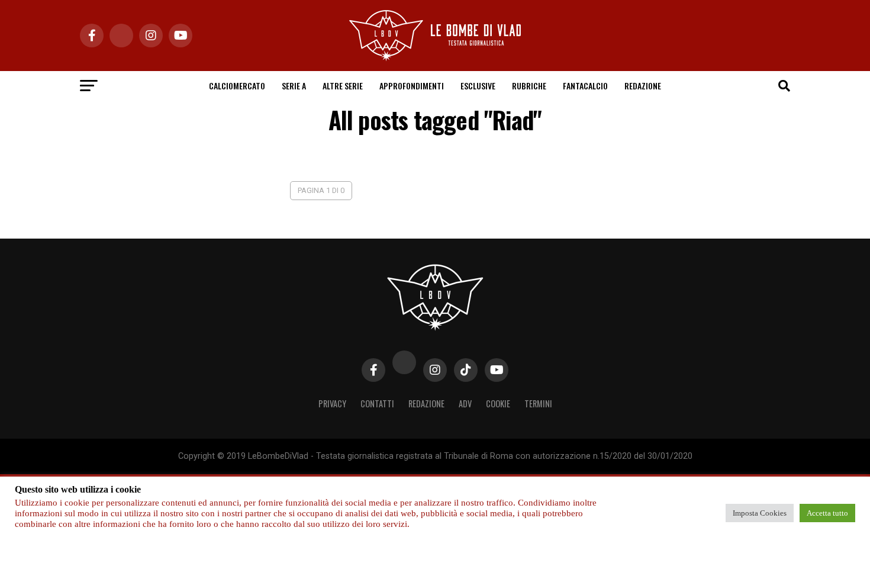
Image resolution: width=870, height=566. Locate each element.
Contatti (377, 403)
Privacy (332, 403)
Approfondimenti (411, 85)
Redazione (642, 85)
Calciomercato (237, 85)
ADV (465, 403)
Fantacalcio (585, 85)
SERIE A (294, 85)
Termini (538, 403)
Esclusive (477, 85)
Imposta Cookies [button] (760, 513)
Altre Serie (343, 85)
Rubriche (529, 85)
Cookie (498, 403)
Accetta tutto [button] (827, 513)
